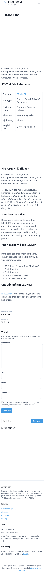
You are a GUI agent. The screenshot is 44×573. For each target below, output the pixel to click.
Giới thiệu (5, 515)
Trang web (5, 392)
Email (4, 382)
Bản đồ (25, 554)
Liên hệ (4, 519)
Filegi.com (15, 2)
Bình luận (5, 343)
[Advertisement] (22, 45)
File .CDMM (6, 293)
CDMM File (22, 94)
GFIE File (5, 322)
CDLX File (5, 314)
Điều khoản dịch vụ (8, 509)
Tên (3, 372)
